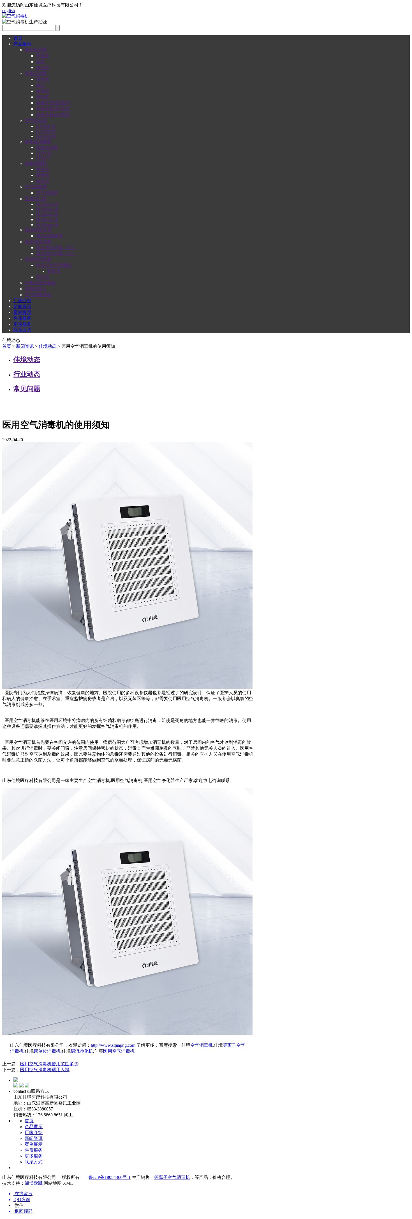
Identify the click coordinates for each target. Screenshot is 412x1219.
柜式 (40, 61)
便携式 (42, 175)
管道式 (54, 271)
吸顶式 (42, 91)
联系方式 (22, 330)
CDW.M (43, 153)
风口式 (42, 277)
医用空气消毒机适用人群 (45, 1069)
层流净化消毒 (38, 241)
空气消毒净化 (38, 294)
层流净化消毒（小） (56, 253)
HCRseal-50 (47, 224)
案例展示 (22, 312)
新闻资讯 (22, 306)
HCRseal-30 (47, 214)
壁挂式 (42, 55)
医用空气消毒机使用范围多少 (49, 1063)
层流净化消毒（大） (56, 247)
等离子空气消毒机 (172, 1177)
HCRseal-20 (47, 209)
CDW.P (43, 158)
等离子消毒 (36, 73)
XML (68, 1183)
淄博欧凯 (34, 1183)
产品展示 (22, 44)
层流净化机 (82, 1051)
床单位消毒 (47, 147)
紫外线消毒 (36, 49)
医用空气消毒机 (119, 1051)
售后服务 (22, 318)
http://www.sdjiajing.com (113, 1045)
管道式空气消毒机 (54, 265)
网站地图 (53, 1183)
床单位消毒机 (38, 141)
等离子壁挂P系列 (53, 102)
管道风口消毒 (38, 259)
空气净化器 (36, 120)
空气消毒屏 (36, 187)
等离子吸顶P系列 (53, 108)
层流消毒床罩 (38, 229)
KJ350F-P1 (46, 131)
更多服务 (22, 324)
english (8, 10)
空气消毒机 (201, 1045)
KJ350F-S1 (46, 126)
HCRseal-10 (47, 204)
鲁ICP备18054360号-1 (110, 1177)
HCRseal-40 (47, 219)
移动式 (42, 67)
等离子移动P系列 (53, 114)
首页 (17, 38)
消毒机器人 (36, 288)
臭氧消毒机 (36, 163)
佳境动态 (48, 346)
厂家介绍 (22, 300)
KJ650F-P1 (46, 136)
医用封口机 (36, 198)
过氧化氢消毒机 (40, 282)
